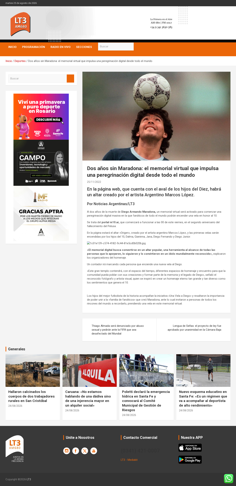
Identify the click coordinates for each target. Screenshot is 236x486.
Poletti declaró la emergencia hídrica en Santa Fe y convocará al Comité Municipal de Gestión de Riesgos (146, 401)
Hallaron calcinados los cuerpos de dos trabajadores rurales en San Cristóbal (31, 396)
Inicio (12, 47)
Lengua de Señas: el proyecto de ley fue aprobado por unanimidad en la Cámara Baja (194, 327)
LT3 (29, 479)
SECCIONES (84, 47)
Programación (33, 47)
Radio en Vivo (61, 47)
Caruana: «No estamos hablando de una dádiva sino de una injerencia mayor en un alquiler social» (88, 398)
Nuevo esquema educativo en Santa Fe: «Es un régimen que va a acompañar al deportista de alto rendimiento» (203, 398)
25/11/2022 (94, 181)
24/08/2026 (15, 405)
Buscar (137, 46)
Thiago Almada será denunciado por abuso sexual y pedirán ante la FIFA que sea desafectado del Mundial (118, 329)
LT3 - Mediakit (129, 459)
